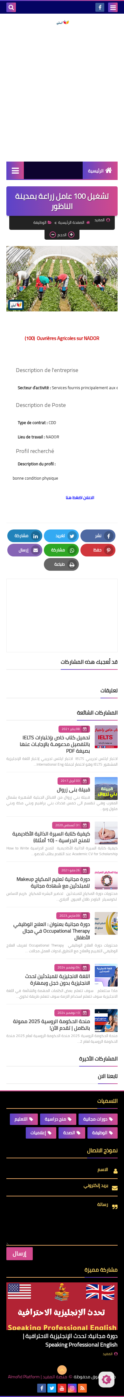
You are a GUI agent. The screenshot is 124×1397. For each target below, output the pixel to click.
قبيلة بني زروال (73, 789)
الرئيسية (96, 171)
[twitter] (51, 1388)
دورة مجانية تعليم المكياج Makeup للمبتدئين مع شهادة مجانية (53, 882)
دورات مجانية (95, 1119)
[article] (62, 600)
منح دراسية (55, 1119)
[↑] (62, 1370)
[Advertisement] (62, 93)
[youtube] (62, 1388)
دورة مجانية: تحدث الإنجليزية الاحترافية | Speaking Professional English (70, 1340)
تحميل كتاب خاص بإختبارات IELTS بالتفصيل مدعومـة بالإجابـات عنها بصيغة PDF (55, 744)
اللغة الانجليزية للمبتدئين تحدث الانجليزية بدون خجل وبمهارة (57, 979)
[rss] (82, 1388)
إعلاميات (38, 1132)
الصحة (69, 1132)
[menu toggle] (113, 7)
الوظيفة (39, 222)
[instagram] (72, 1388)
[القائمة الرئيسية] (15, 170)
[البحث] (11, 7)
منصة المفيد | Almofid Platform (37, 1377)
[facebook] (99, 7)
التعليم (21, 1119)
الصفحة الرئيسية (71, 222)
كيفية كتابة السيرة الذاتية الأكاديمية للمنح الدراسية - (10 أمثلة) (51, 837)
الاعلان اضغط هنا (80, 497)
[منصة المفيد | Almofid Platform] (62, 22)
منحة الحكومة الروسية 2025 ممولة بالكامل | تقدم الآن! (51, 1024)
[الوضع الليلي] (106, 1379)
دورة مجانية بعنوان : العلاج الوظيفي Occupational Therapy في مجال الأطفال (51, 930)
